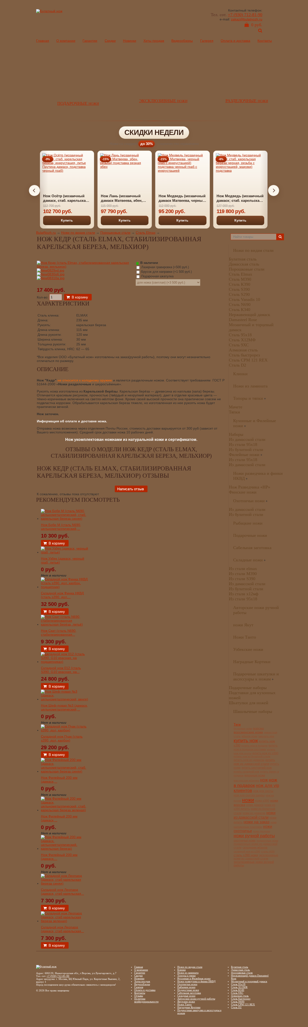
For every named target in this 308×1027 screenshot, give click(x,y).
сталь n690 (268, 851)
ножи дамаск (254, 805)
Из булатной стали (246, 449)
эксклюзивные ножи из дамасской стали (256, 857)
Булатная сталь (243, 259)
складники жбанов (255, 847)
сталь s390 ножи (246, 855)
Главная (42, 41)
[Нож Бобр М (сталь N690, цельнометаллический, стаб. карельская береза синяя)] (65, 518)
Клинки (240, 373)
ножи (248, 800)
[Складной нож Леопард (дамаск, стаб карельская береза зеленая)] (65, 921)
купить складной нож (246, 771)
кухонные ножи (254, 775)
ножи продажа (261, 831)
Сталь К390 (239, 284)
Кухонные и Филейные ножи (194, 978)
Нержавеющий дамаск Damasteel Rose (249, 317)
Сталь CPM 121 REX (248, 360)
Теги (237, 724)
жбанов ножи (249, 736)
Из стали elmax (243, 568)
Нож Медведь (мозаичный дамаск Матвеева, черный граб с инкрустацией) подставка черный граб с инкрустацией (182, 198)
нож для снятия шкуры (249, 795)
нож (264, 780)
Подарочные (78, 103)
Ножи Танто (244, 637)
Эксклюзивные (163, 100)
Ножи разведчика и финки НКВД (196, 981)
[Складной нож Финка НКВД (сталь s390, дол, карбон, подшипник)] (65, 587)
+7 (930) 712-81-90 (245, 14)
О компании (65, 41)
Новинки (129, 41)
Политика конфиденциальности (146, 1000)
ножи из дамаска (254, 813)
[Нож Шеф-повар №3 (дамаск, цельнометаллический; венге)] (65, 699)
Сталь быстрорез (244, 355)
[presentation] (34, 190)
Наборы (236, 434)
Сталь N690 (239, 304)
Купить (67, 220)
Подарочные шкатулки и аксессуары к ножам (256, 676)
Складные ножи (248, 560)
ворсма (258, 728)
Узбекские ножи (248, 649)
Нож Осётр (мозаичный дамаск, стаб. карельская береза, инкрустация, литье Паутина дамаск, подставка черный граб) (65, 198)
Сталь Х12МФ (242, 339)
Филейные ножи (244, 454)
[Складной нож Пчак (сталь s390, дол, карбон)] (65, 730)
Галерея (206, 41)
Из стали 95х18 (243, 444)
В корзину (80, 297)
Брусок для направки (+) (166, 271)
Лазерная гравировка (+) (164, 267)
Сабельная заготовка (252, 547)
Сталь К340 (239, 309)
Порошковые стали (115, 233)
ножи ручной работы (254, 835)
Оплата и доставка (235, 41)
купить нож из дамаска (249, 759)
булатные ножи (243, 728)
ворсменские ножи (248, 732)
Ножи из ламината (250, 386)
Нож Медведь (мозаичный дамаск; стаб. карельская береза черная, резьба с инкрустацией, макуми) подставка (240, 198)
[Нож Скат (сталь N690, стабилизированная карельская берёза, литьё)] (65, 624)
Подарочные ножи (250, 535)
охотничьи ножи (245, 840)
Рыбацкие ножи (248, 523)
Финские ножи (243, 492)
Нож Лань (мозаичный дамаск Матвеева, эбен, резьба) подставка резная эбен (123, 198)
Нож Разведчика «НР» (249, 487)
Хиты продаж (153, 41)
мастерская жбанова (246, 780)
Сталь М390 (240, 279)
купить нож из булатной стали (252, 756)
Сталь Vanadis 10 (244, 299)
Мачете (235, 407)
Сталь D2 (237, 365)
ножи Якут (243, 624)
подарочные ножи (267, 840)
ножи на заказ (257, 822)
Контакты (264, 41)
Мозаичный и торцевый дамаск (249, 981)
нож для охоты (263, 791)
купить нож (246, 740)
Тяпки (234, 412)
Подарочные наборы (248, 687)
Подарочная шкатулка (156, 276)
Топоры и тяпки (248, 398)
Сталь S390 (239, 289)
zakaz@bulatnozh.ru (246, 19)
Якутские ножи (186, 1001)
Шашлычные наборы (252, 711)
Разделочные (246, 100)
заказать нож (266, 736)
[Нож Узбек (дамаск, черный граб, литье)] (65, 552)
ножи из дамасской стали (255, 815)
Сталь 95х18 (240, 334)
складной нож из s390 (247, 851)
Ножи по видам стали (78, 233)
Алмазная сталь (243, 350)
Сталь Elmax (145, 233)
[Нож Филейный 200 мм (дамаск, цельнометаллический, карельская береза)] (65, 848)
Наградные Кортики (251, 661)
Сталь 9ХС (239, 344)
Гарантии (90, 41)
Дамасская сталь (244, 264)
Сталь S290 (239, 294)
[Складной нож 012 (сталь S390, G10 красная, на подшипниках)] (65, 662)
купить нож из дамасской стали (254, 762)
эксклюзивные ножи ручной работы (254, 863)
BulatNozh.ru (46, 233)
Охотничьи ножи (249, 500)
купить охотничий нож (257, 767)
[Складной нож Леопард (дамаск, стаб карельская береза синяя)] (65, 883)
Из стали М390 (243, 573)
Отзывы (138, 995)
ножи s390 (262, 800)
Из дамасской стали (247, 439)
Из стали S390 (242, 578)
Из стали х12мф (243, 593)
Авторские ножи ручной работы (196, 998)
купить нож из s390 (265, 753)
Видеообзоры (182, 41)
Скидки (110, 41)
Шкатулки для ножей (248, 702)
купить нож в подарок (254, 745)
